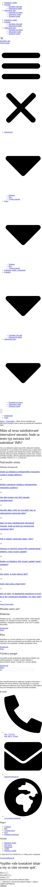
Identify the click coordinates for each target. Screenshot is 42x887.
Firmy (2, 630)
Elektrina (12, 195)
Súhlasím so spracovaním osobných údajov (14, 879)
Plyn (10, 197)
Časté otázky (10, 421)
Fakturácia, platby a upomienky (15, 270)
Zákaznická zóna (10, 10)
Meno (2, 873)
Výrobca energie (14, 199)
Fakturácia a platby (10, 3)
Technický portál (14, 16)
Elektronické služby (15, 8)
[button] (2, 38)
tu (14, 884)
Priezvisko (4, 875)
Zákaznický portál (15, 14)
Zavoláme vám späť (15, 6)
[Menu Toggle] (1, 411)
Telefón (3, 877)
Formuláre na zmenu (16, 12)
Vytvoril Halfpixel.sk (7, 858)
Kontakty (7, 5)
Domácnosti (4, 628)
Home (2, 421)
